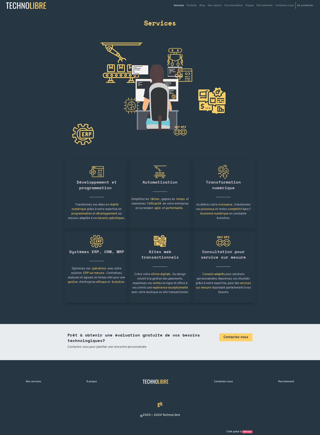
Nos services (33, 381)
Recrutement (286, 381)
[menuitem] (178, 5)
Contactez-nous (223, 381)
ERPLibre (247, 432)
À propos (91, 381)
